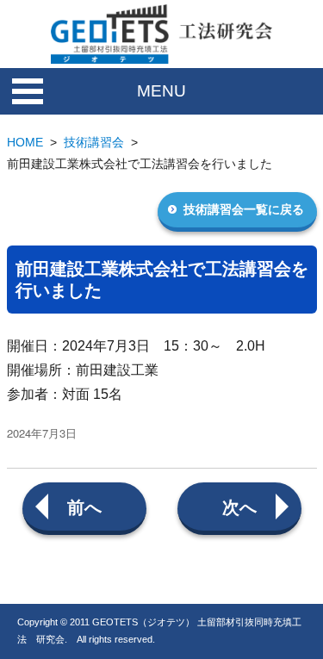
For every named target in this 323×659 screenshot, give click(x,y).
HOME (25, 142)
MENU (161, 91)
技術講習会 (94, 142)
